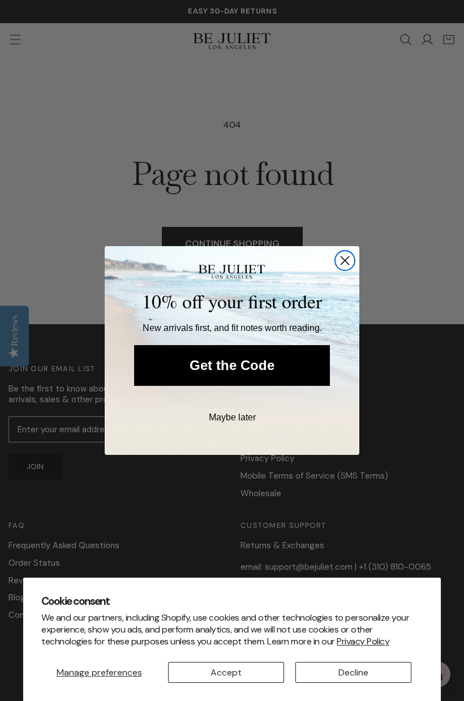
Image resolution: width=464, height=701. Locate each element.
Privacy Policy (363, 641)
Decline (353, 672)
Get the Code (232, 365)
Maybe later (232, 417)
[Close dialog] (345, 260)
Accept (226, 672)
